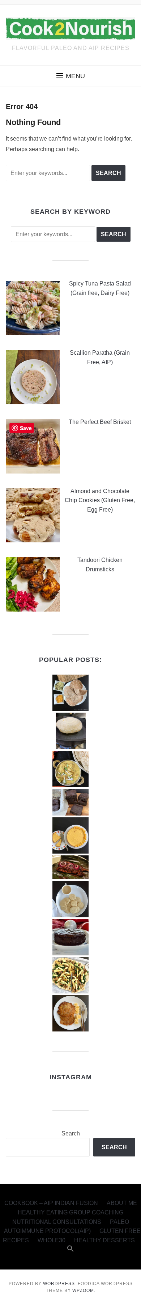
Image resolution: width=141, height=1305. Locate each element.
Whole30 (51, 1240)
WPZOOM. (83, 1290)
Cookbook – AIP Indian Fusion (51, 1203)
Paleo (119, 1222)
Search (70, 1133)
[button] (70, 76)
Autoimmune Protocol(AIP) (47, 1231)
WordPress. (59, 1283)
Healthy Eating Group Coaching (70, 1212)
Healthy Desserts (104, 1240)
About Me (122, 1203)
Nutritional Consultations (56, 1222)
